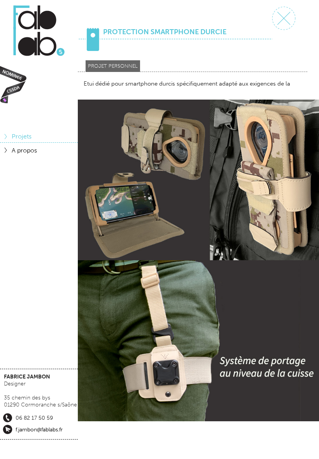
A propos (24, 150)
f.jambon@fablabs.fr (39, 429)
